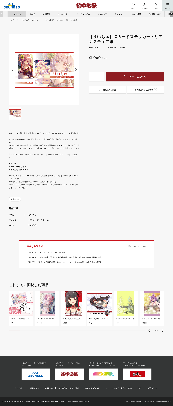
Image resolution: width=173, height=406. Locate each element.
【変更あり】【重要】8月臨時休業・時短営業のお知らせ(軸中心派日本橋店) (70, 257)
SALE (32, 14)
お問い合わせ (152, 388)
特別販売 (46, 14)
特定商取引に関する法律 (68, 388)
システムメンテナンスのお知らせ (52, 252)
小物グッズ (33, 220)
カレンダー (119, 14)
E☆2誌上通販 (155, 14)
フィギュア (102, 14)
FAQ (139, 388)
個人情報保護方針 (92, 388)
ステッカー (45, 220)
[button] (171, 14)
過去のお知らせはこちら (137, 246)
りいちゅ (15, 199)
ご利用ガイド (33, 388)
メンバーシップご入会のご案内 (119, 388)
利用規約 (49, 388)
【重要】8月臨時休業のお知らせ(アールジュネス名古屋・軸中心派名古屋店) (69, 262)
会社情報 (18, 388)
